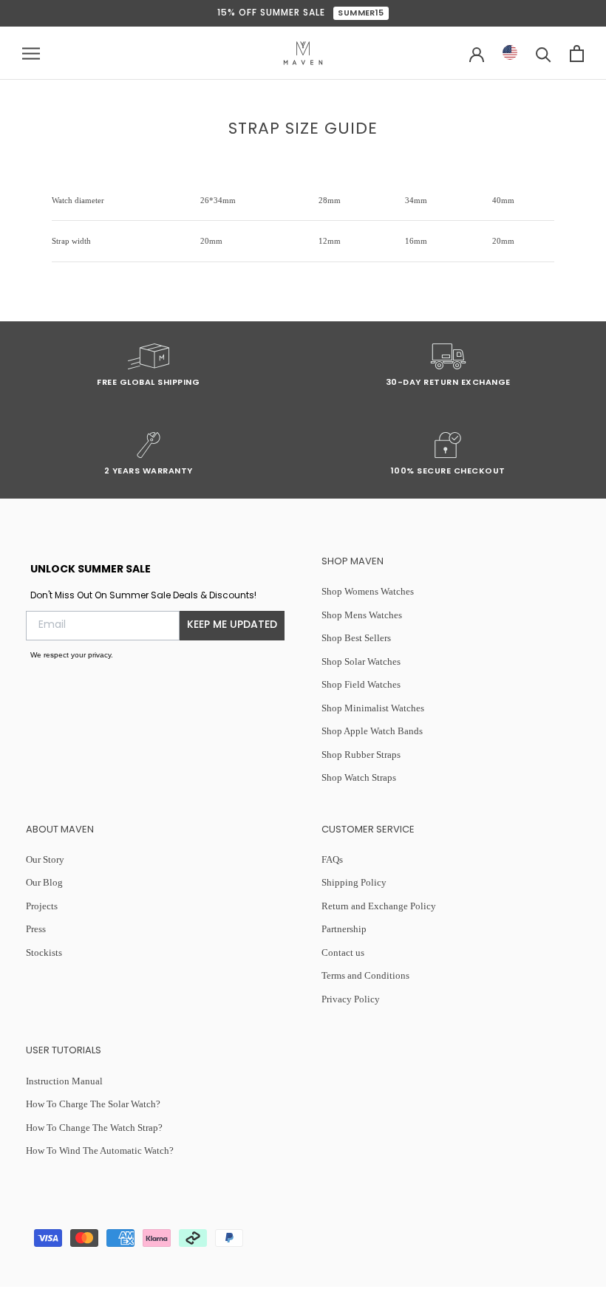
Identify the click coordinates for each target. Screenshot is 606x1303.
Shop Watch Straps (358, 777)
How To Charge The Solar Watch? (93, 1103)
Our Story (45, 859)
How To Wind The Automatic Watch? (100, 1150)
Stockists (44, 952)
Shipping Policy (354, 882)
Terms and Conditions (365, 975)
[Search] (543, 53)
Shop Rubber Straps (361, 754)
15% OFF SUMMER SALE (300, 13)
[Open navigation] (31, 53)
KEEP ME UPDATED (232, 625)
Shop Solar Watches (361, 661)
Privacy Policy (350, 999)
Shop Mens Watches (361, 614)
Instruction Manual (64, 1081)
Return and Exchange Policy (378, 906)
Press (36, 928)
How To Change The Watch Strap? (94, 1127)
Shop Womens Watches (367, 591)
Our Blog (44, 882)
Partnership (344, 928)
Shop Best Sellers (356, 637)
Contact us (342, 952)
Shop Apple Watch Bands (372, 730)
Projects (42, 906)
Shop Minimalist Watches (372, 708)
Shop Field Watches (361, 684)
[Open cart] (577, 53)
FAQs (332, 859)
